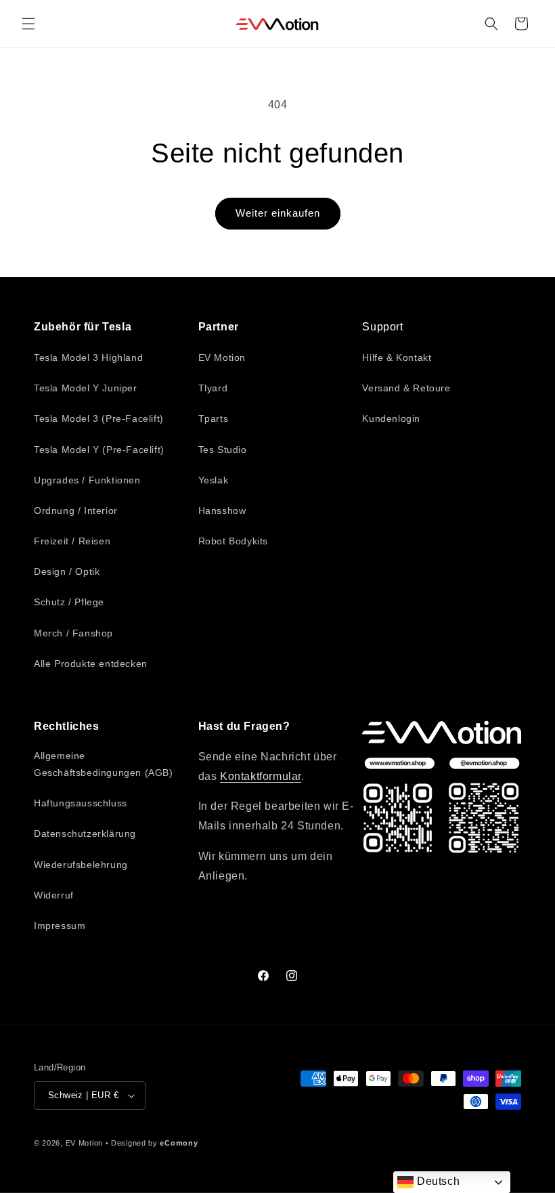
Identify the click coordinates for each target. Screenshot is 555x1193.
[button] (28, 24)
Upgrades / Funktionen (87, 480)
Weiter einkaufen (278, 213)
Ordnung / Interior (76, 510)
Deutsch (437, 1181)
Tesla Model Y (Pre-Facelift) (99, 449)
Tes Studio (222, 449)
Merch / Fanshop (73, 633)
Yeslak (213, 480)
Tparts (213, 418)
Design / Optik (66, 571)
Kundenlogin (391, 418)
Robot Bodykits (233, 541)
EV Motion (222, 357)
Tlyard (213, 388)
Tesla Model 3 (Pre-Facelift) (99, 418)
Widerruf (54, 895)
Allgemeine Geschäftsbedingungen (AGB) (103, 764)
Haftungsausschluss (80, 803)
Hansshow (222, 510)
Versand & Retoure (406, 388)
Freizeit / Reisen (72, 541)
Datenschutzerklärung (85, 833)
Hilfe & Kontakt (396, 357)
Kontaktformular (260, 776)
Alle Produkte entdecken (91, 663)
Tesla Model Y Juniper (85, 388)
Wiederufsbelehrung (81, 864)
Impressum (59, 925)
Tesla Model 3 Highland (88, 357)
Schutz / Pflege (69, 601)
